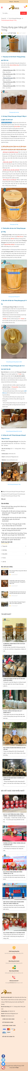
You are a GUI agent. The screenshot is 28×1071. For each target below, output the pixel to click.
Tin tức (4, 557)
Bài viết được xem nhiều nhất (13, 791)
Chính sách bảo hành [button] (8, 1019)
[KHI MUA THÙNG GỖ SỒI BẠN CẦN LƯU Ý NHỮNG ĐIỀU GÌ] (14, 699)
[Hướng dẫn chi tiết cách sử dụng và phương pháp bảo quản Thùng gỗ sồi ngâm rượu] (4, 583)
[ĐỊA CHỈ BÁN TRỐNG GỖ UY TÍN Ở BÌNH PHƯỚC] (14, 922)
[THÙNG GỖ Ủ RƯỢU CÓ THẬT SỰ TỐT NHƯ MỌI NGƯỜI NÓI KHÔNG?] (14, 666)
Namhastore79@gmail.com (11, 1013)
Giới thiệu (4, 550)
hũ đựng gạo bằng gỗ (10, 491)
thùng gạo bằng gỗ (20, 491)
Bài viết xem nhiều (7, 567)
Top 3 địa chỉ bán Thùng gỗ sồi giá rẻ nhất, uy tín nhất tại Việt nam (14, 524)
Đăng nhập (16, 1)
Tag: (3, 491)
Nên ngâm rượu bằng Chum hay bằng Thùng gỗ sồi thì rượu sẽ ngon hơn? (14, 534)
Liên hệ (4, 561)
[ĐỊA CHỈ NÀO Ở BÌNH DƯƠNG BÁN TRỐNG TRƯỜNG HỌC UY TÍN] (14, 862)
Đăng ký (11, 1)
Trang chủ (4, 546)
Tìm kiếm (23, 13)
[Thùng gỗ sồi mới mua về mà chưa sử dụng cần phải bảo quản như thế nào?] (4, 594)
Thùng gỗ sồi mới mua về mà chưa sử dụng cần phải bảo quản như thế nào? (14, 519)
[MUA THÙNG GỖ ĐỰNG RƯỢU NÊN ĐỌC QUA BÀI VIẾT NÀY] (14, 734)
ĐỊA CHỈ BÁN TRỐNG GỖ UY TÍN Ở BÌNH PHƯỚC (14, 932)
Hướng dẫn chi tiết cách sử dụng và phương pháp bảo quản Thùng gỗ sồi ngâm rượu (17, 582)
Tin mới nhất (6, 614)
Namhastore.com (10, 1015)
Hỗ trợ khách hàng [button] (7, 1022)
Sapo (17, 1067)
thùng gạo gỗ (4, 494)
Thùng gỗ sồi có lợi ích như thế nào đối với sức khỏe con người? (14, 538)
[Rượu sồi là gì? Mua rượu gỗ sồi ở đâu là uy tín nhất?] (4, 572)
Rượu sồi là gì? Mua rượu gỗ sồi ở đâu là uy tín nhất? (14, 507)
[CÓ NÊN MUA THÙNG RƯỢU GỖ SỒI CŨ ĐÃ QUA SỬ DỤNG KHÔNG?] (14, 630)
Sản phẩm (4, 554)
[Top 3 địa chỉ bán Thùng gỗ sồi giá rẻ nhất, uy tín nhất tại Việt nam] (4, 604)
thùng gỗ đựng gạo (12, 494)
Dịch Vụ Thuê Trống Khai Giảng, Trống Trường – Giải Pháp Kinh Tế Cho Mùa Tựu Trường (13, 816)
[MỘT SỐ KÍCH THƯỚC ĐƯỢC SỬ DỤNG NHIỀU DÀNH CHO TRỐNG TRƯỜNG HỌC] (14, 891)
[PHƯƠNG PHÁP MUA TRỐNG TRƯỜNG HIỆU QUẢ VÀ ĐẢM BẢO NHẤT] (14, 833)
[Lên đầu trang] (25, 1064)
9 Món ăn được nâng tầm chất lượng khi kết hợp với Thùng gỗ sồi (14, 529)
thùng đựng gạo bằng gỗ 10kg (12, 495)
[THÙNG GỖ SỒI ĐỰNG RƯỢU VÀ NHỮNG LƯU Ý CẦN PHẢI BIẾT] (14, 767)
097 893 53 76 (12, 982)
